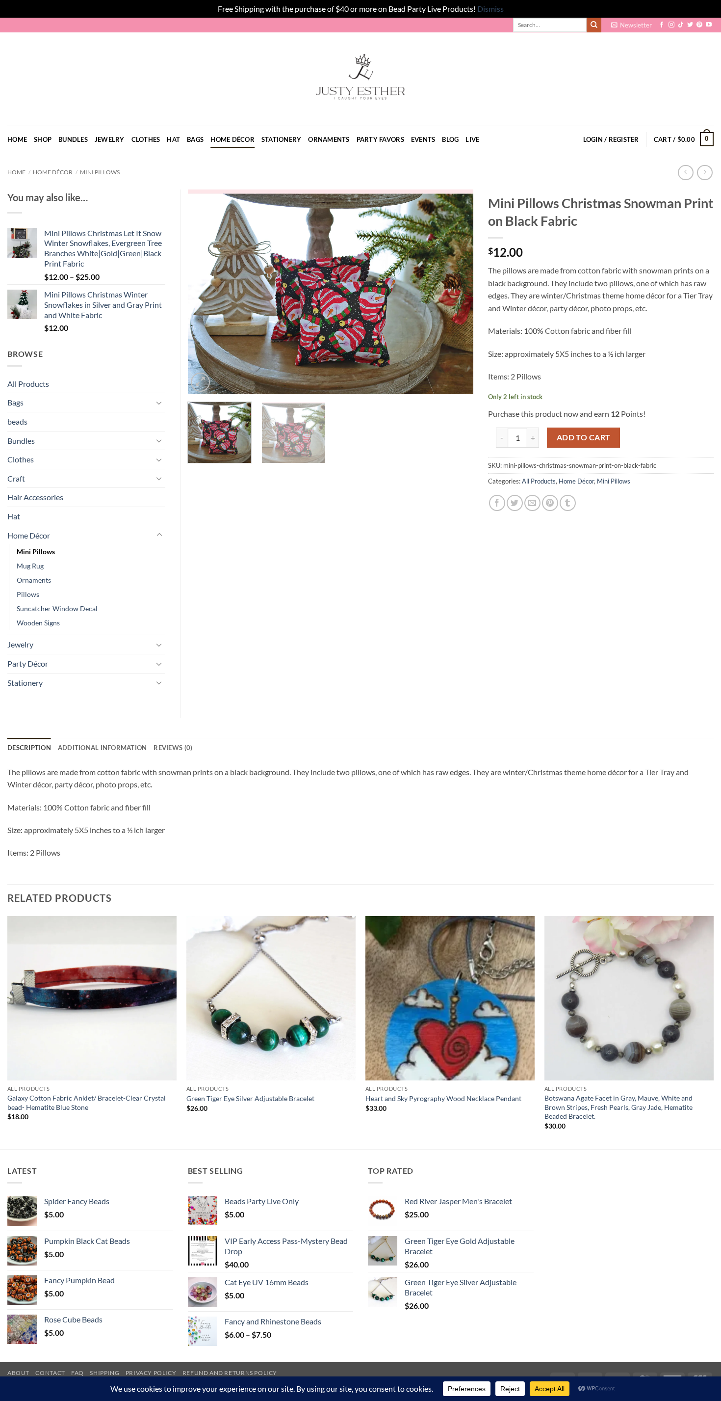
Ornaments (328, 139)
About (18, 1372)
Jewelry (110, 139)
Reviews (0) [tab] (173, 748)
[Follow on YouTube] (709, 25)
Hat (173, 139)
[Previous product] (704, 172)
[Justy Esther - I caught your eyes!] (360, 79)
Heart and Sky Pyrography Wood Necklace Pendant (443, 1098)
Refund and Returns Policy (229, 1372)
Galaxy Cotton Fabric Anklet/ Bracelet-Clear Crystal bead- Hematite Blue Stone (86, 1102)
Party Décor (27, 663)
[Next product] (685, 172)
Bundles (73, 139)
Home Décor (232, 139)
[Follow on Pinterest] (699, 25)
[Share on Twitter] (515, 503)
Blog (450, 139)
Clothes (145, 139)
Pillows (28, 594)
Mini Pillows (100, 172)
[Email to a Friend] (532, 503)
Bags (195, 139)
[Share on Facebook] (497, 503)
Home (17, 139)
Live (472, 139)
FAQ (77, 1372)
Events (423, 139)
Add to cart (584, 437)
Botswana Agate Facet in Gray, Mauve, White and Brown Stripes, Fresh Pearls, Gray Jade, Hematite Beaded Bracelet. (618, 1107)
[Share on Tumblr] (568, 503)
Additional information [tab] (102, 748)
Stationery (281, 139)
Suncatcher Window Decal (57, 608)
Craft (16, 478)
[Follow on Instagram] (671, 25)
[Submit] (594, 25)
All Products (539, 481)
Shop (43, 139)
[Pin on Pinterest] (550, 503)
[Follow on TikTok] (681, 25)
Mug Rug (30, 566)
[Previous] (205, 291)
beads (17, 421)
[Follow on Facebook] (662, 25)
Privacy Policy (151, 1372)
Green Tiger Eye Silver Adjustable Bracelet (250, 1098)
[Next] (455, 291)
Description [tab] (29, 748)
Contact (50, 1372)
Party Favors (380, 139)
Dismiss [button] (490, 8)
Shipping (104, 1372)
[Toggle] (159, 402)
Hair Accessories (35, 497)
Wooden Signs (38, 623)
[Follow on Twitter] (690, 25)
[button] (631, 25)
